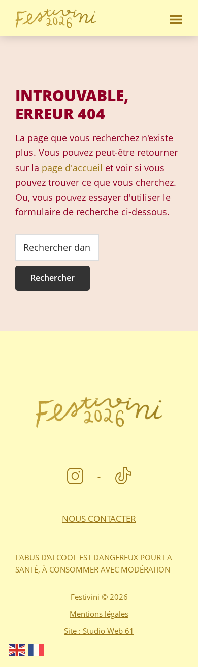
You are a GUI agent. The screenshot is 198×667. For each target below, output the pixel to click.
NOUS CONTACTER (99, 518)
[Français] (36, 649)
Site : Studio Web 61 (99, 631)
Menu (175, 17)
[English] (17, 649)
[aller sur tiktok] (123, 473)
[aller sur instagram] (76, 473)
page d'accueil (72, 168)
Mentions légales (99, 614)
